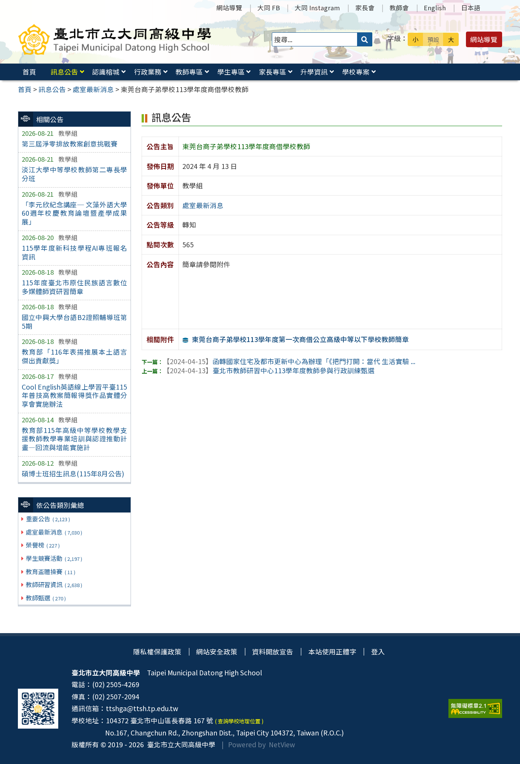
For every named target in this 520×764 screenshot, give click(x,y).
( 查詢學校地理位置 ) (239, 721)
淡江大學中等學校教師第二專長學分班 (74, 174)
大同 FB (268, 7)
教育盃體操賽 (50, 571)
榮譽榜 (42, 544)
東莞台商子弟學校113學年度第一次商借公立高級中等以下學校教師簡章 (300, 339)
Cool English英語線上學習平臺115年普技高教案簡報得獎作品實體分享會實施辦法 (74, 395)
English (435, 7)
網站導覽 (229, 7)
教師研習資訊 (54, 584)
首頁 (29, 71)
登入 (378, 651)
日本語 (470, 7)
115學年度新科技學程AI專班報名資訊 (74, 252)
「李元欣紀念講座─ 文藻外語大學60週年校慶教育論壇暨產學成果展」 (74, 213)
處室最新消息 (54, 531)
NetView (282, 744)
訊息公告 (64, 71)
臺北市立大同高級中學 (179, 744)
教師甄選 (45, 597)
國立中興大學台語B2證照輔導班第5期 (74, 321)
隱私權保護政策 (157, 651)
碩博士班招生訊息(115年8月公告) (73, 473)
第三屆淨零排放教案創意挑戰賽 (70, 143)
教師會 (399, 7)
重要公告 (48, 518)
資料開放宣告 (272, 651)
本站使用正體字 (332, 651)
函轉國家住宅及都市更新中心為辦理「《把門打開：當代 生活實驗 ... (289, 361)
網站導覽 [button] (484, 39)
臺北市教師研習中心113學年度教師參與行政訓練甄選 (269, 370)
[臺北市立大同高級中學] (115, 39)
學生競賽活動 (54, 558)
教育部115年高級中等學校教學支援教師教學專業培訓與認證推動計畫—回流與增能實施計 (74, 438)
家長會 (365, 7)
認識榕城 (106, 71)
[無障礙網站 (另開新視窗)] (475, 708)
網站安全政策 (216, 651)
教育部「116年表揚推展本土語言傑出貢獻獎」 (74, 356)
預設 (433, 39)
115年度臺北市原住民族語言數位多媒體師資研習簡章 (74, 287)
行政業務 (147, 71)
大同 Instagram (317, 7)
